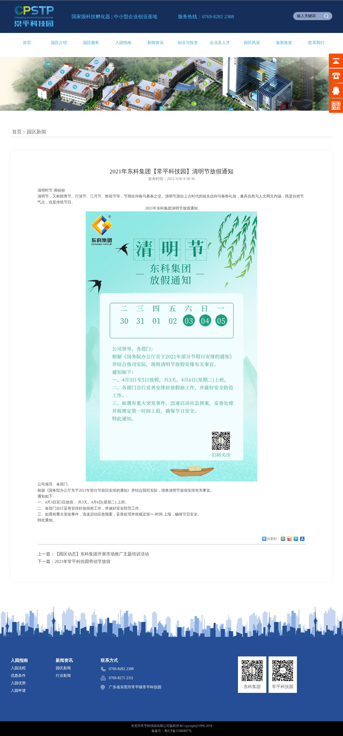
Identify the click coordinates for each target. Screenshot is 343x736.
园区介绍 (59, 42)
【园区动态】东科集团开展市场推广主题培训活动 (102, 554)
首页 (27, 42)
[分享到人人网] (302, 540)
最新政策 (284, 42)
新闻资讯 (155, 42)
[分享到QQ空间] (283, 540)
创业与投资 (188, 42)
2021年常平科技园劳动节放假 (82, 561)
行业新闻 (63, 676)
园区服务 (91, 42)
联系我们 (316, 42)
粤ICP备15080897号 (178, 731)
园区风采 (252, 42)
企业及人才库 (220, 43)
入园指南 (123, 42)
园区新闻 (36, 132)
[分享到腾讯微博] (296, 540)
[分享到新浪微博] (289, 540)
